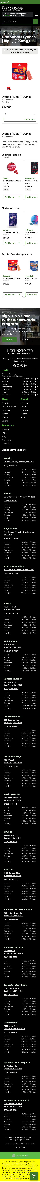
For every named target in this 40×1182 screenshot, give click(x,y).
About (24, 407)
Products (13, 31)
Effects (5, 417)
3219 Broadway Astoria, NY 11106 (19, 462)
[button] (15, 15)
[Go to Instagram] (18, 365)
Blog (4, 437)
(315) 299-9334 (10, 1072)
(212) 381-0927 (10, 726)
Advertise (6, 444)
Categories (6, 410)
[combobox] (17, 21)
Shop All (5, 403)
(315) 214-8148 (10, 804)
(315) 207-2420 (10, 842)
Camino (6, 178)
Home (4, 31)
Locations (25, 403)
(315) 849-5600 (11, 1110)
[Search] (35, 21)
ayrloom (6, 230)
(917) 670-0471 (11, 466)
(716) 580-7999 (11, 613)
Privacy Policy (29, 1143)
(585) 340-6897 (11, 919)
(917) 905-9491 (10, 1032)
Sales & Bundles (9, 407)
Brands (5, 414)
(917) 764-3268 (11, 766)
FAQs (4, 433)
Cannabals (7, 276)
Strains (5, 421)
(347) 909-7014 (11, 573)
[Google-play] (25, 365)
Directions (6, 440)
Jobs (23, 417)
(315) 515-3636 (10, 501)
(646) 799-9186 (11, 689)
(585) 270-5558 (10, 957)
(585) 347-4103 (10, 879)
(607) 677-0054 (11, 538)
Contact (24, 410)
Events (24, 414)
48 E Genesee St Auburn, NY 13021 (20, 497)
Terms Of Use (20, 1147)
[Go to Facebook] (14, 365)
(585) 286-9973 (11, 995)
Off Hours (29, 230)
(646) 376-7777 (11, 651)
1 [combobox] (5, 114)
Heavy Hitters (30, 178)
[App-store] (21, 365)
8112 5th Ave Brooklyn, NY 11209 (19, 570)
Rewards (6, 429)
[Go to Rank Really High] (20, 1155)
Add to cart (29, 119)
